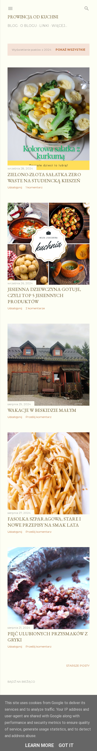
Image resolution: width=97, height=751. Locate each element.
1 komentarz (34, 187)
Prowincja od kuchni (33, 17)
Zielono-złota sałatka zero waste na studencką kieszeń (44, 177)
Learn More (39, 745)
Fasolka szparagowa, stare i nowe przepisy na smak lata (44, 522)
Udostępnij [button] (15, 187)
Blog (13, 26)
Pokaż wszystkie (70, 49)
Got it (66, 745)
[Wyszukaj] (86, 7)
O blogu (28, 26)
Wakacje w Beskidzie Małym (42, 410)
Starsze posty (77, 665)
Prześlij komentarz (39, 417)
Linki (44, 26)
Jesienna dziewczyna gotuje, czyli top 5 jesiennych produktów (44, 295)
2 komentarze (35, 308)
